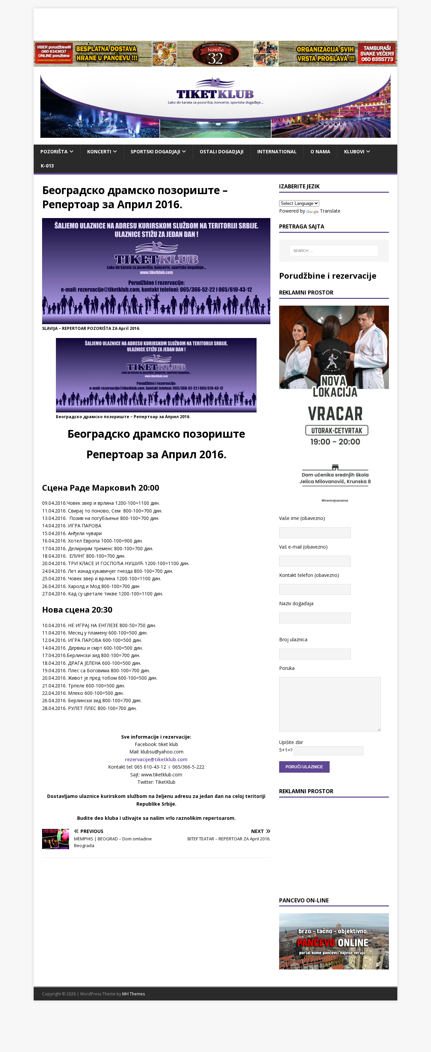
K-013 (47, 165)
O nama (320, 151)
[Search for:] (334, 250)
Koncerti (99, 151)
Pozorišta (54, 151)
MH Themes (133, 994)
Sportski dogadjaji (155, 151)
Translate (330, 211)
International (277, 151)
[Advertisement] (215, 23)
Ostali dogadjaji (221, 151)
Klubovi (354, 151)
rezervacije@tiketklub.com (156, 759)
